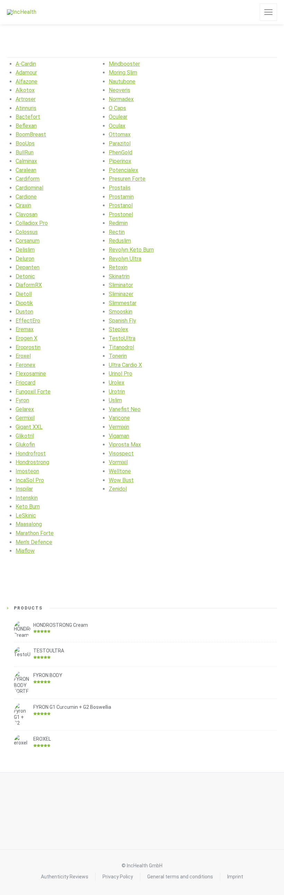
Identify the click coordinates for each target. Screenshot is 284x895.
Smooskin (120, 311)
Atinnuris (26, 108)
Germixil (25, 418)
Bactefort (28, 117)
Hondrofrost (31, 453)
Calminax (26, 161)
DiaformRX (29, 285)
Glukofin (25, 444)
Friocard (25, 382)
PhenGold (120, 152)
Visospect (121, 453)
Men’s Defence (34, 542)
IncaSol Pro (30, 480)
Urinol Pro (120, 373)
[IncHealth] (21, 12)
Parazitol (120, 143)
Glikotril (25, 436)
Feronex (25, 365)
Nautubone (122, 81)
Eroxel (23, 356)
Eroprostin (28, 347)
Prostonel (121, 214)
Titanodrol (121, 347)
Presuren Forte (127, 178)
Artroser (26, 99)
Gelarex (25, 409)
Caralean (26, 170)
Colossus (27, 232)
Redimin (118, 223)
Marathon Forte (35, 533)
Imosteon (27, 471)
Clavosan (26, 214)
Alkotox (25, 90)
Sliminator (121, 285)
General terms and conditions (180, 876)
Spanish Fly (122, 320)
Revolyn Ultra (125, 258)
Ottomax (120, 134)
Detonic (25, 276)
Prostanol (121, 205)
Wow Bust (121, 480)
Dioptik (24, 303)
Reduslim (120, 240)
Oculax (117, 126)
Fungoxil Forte (33, 391)
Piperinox (120, 161)
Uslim (115, 400)
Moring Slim (123, 72)
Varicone (119, 418)
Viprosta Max (125, 444)
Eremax (25, 329)
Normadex (121, 99)
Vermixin (119, 427)
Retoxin (118, 267)
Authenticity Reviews (64, 876)
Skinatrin (119, 276)
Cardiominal (29, 187)
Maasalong (29, 524)
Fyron (22, 400)
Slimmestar (122, 303)
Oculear (118, 117)
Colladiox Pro (32, 223)
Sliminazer (121, 294)
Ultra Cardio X (125, 365)
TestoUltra (122, 338)
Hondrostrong (32, 462)
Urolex (116, 382)
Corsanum (27, 240)
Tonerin (118, 356)
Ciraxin (23, 205)
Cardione (26, 196)
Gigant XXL (29, 427)
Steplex (118, 329)
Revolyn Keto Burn (131, 249)
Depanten (27, 267)
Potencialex (123, 170)
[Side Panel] (268, 12)
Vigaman (119, 436)
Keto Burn (28, 506)
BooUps (25, 143)
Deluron (25, 258)
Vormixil (118, 462)
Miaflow (25, 551)
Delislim (25, 249)
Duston (24, 311)
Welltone (120, 471)
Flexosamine (31, 373)
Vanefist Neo (125, 409)
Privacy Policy (118, 876)
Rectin (117, 232)
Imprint (235, 876)
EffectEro (28, 320)
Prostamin (121, 196)
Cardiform (27, 178)
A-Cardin (26, 64)
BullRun (25, 152)
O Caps (117, 108)
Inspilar (24, 489)
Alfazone (26, 81)
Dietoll (24, 294)
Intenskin (27, 498)
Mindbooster (124, 64)
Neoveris (119, 90)
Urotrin (117, 391)
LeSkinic (26, 515)
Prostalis (120, 187)
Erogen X (26, 338)
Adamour (26, 72)
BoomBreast (31, 134)
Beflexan (26, 126)
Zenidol (118, 489)
